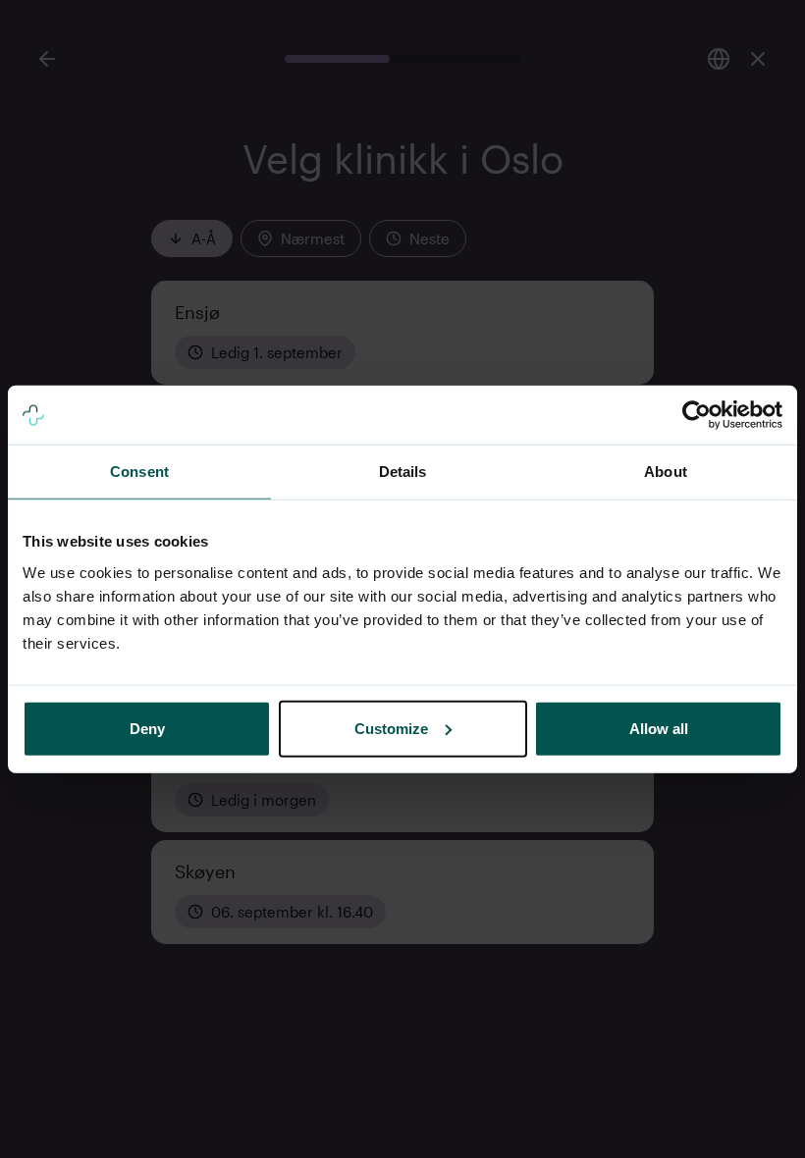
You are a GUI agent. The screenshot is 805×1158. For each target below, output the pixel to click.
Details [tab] (403, 471)
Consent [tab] (139, 471)
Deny (147, 727)
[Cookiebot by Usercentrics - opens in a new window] (696, 415)
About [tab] (665, 471)
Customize (391, 727)
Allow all (658, 727)
